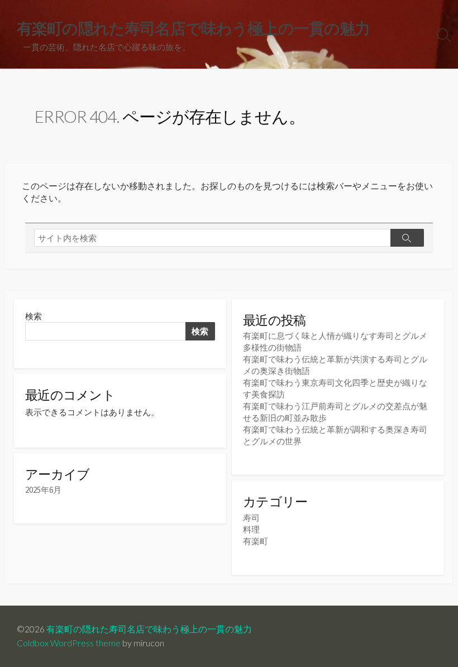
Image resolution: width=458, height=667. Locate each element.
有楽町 (255, 541)
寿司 (251, 517)
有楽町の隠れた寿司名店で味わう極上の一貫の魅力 (149, 629)
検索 (33, 316)
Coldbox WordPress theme (69, 643)
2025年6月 (43, 489)
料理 (251, 529)
